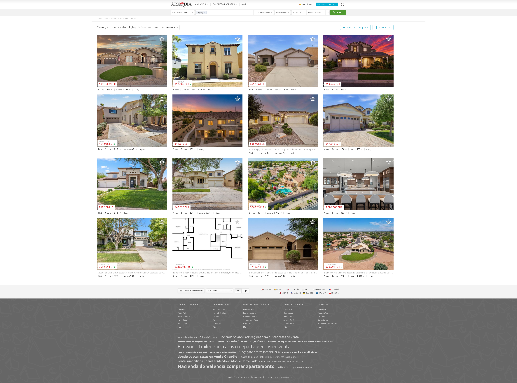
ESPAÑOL (280, 290)
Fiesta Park (182, 313)
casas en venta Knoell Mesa (299, 352)
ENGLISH (297, 293)
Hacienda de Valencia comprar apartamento (226, 366)
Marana (215, 320)
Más (179, 327)
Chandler (181, 309)
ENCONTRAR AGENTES (223, 4)
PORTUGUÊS (294, 290)
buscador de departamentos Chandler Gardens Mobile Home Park (300, 341)
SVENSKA (322, 293)
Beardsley (216, 316)
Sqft (245, 291)
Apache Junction (290, 320)
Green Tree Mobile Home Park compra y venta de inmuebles (207, 352)
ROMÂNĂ (335, 290)
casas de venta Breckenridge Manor (241, 341)
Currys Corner (323, 320)
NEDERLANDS (320, 290)
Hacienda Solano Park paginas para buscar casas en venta (259, 337)
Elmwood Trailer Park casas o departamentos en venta (234, 346)
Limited (252, 377)
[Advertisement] (409, 62)
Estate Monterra (249, 313)
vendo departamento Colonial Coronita (197, 337)
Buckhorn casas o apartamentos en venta (294, 367)
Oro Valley (216, 323)
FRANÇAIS (267, 290)
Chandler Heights (324, 309)
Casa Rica (321, 316)
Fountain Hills (248, 309)
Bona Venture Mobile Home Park (328, 323)
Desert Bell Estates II (220, 313)
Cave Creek (247, 323)
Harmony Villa (183, 323)
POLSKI (307, 290)
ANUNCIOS (200, 4)
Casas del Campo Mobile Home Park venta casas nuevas (269, 357)
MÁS (243, 4)
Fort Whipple (289, 323)
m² (238, 291)
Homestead (182, 320)
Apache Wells (323, 313)
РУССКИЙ (335, 293)
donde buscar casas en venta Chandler (208, 356)
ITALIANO (285, 293)
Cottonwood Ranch (250, 320)
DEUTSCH (310, 293)
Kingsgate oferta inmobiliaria (259, 352)
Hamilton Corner (184, 316)
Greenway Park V (250, 316)
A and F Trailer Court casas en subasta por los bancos (281, 361)
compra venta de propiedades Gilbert (196, 341)
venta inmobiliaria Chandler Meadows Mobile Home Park (217, 361)
